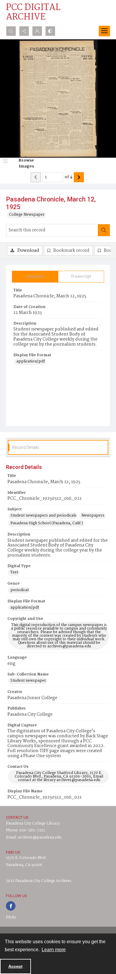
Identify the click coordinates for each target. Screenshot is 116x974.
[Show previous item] (36, 177)
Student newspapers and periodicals (43, 516)
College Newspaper (27, 215)
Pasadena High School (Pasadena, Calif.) (46, 523)
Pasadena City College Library (33, 823)
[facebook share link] (10, 906)
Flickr (11, 917)
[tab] (35, 276)
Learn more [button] (54, 949)
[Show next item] (79, 177)
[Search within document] (104, 230)
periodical (19, 590)
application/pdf (30, 362)
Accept (15, 966)
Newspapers (92, 516)
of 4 (68, 177)
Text (14, 572)
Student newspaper (28, 681)
